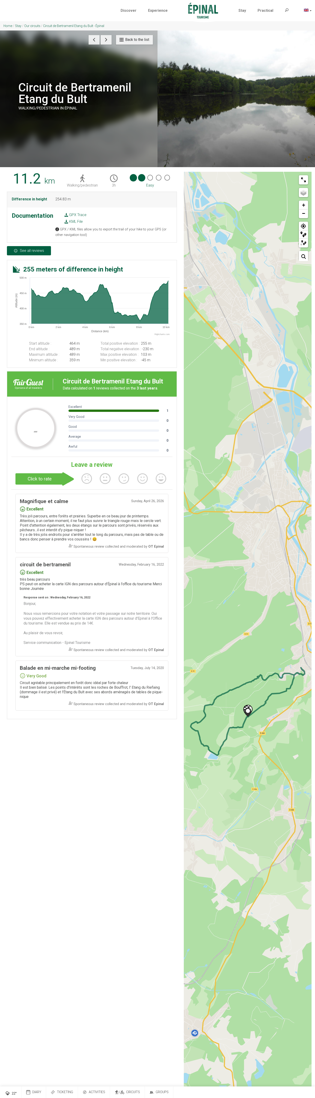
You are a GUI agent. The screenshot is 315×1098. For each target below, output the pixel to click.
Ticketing (65, 1092)
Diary (36, 1092)
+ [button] (303, 205)
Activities (97, 1092)
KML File (75, 221)
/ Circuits (129, 1092)
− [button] (303, 213)
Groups (162, 1092)
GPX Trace (77, 215)
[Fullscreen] (303, 180)
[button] (128, 10)
